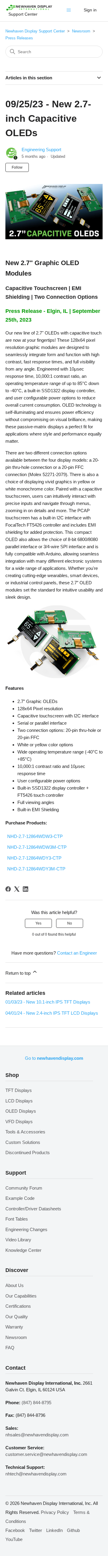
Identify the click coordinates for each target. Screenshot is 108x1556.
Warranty (14, 1326)
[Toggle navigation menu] (70, 11)
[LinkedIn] (25, 889)
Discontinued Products (27, 1152)
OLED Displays (20, 1111)
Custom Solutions (22, 1142)
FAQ (9, 1347)
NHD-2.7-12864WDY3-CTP (34, 858)
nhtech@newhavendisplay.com (36, 1473)
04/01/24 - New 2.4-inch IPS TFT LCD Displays (51, 1013)
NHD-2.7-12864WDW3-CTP (35, 836)
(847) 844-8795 (36, 1402)
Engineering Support (41, 149)
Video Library (18, 1239)
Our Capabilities (21, 1295)
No (69, 923)
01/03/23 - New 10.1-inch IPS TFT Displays (47, 1001)
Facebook (15, 1530)
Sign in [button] (90, 10)
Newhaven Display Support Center (35, 31)
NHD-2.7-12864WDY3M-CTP (36, 868)
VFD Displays (19, 1121)
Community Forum (23, 1188)
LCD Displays (19, 1100)
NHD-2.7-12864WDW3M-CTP (37, 847)
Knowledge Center (23, 1250)
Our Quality (16, 1316)
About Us (14, 1285)
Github (73, 1530)
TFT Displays (18, 1090)
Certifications (18, 1306)
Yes (38, 923)
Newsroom (81, 31)
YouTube (13, 1539)
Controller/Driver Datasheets (33, 1208)
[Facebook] (8, 889)
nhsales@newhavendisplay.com (37, 1434)
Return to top (18, 973)
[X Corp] (17, 889)
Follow (17, 167)
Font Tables (16, 1218)
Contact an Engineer (77, 952)
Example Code (19, 1198)
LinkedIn (54, 1530)
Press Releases (19, 38)
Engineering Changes (26, 1229)
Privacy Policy (55, 1512)
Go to (54, 1058)
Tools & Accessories (25, 1131)
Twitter (35, 1530)
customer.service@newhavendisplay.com (46, 1454)
